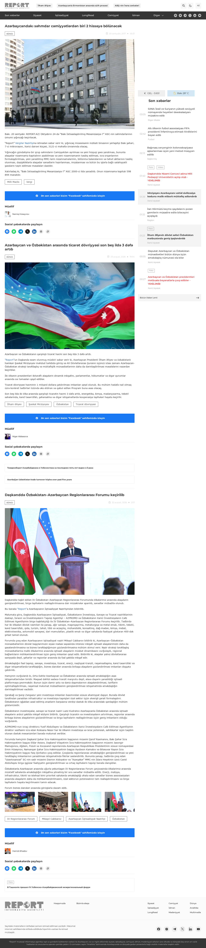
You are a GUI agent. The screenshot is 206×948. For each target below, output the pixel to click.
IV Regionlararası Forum (21, 818)
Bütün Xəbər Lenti (148, 297)
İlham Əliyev (44, 5)
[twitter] (190, 15)
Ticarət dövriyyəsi (86, 404)
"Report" (9, 359)
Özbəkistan (62, 404)
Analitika (194, 908)
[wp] (14, 231)
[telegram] (185, 15)
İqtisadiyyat (153, 908)
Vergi (29, 181)
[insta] (180, 15)
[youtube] (199, 15)
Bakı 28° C (183, 93)
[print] (41, 231)
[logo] (17, 6)
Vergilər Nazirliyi (24, 143)
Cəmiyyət (173, 903)
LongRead (153, 912)
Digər (157, 15)
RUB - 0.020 (153, 93)
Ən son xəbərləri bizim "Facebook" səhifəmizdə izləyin (73, 195)
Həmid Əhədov (19, 851)
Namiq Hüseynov (20, 214)
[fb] (175, 15)
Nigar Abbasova (20, 436)
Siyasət (151, 903)
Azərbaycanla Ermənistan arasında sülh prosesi (83, 5)
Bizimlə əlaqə (82, 903)
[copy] (48, 231)
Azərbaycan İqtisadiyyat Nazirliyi (87, 818)
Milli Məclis (13, 181)
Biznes (9, 34)
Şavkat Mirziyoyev (39, 404)
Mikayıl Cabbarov (51, 818)
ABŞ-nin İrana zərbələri (127, 5)
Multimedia (195, 912)
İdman (172, 908)
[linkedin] (194, 15)
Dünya (193, 903)
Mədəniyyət (174, 912)
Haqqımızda (60, 903)
